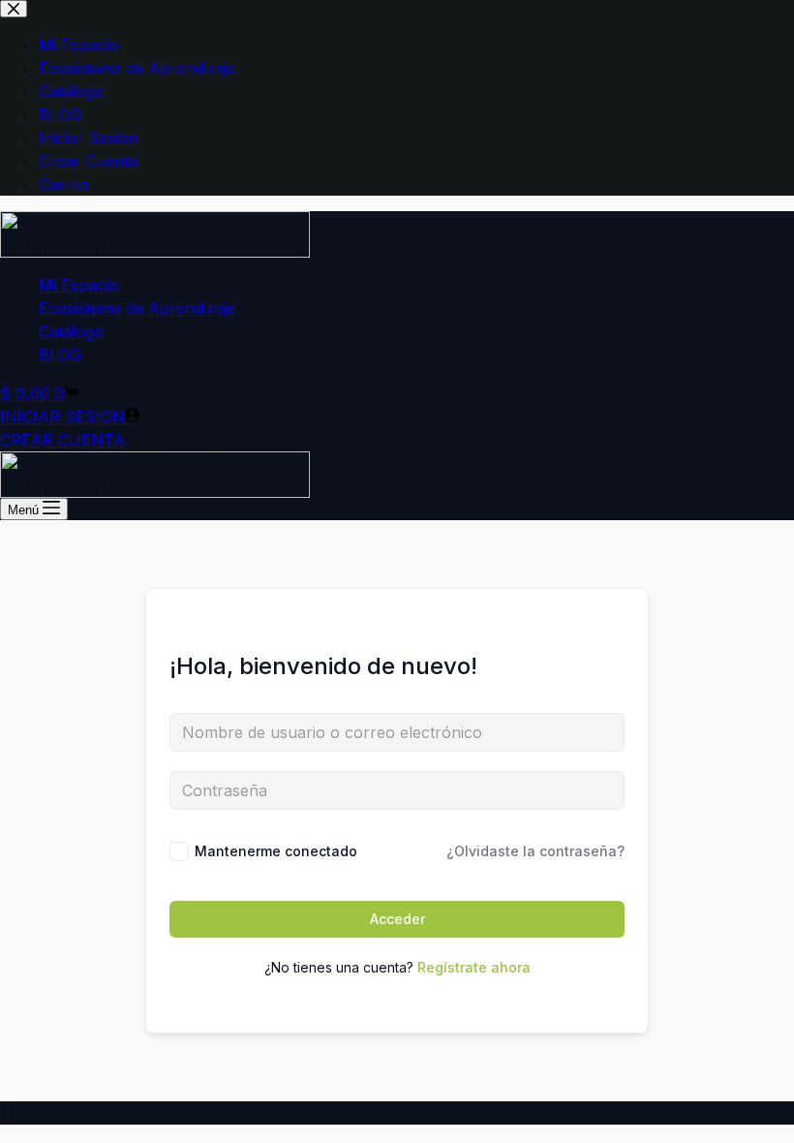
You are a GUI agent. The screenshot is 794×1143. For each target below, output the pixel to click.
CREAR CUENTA (62, 439)
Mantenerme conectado (276, 851)
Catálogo (71, 331)
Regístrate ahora (474, 967)
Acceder (397, 919)
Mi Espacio (78, 284)
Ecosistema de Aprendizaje (137, 308)
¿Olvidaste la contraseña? (535, 851)
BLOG (60, 354)
